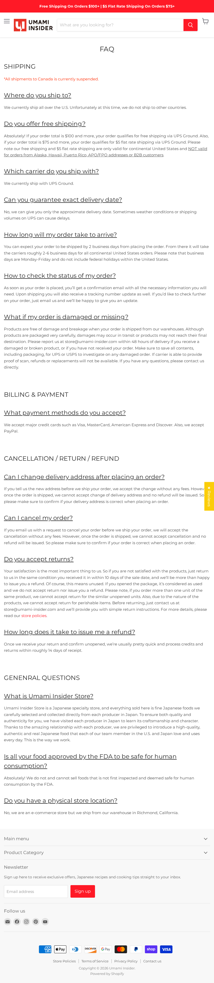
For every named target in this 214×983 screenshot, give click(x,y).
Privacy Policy (126, 961)
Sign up (83, 891)
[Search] (190, 25)
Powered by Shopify (107, 974)
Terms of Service (95, 961)
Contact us (152, 961)
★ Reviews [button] (209, 496)
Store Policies (64, 961)
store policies (33, 615)
